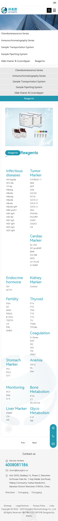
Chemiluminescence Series (15, 33)
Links (52, 506)
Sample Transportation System (17, 47)
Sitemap (8, 506)
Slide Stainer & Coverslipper (15, 61)
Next (34, 443)
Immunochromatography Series (17, 40)
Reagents (40, 61)
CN (54, 3)
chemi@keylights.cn (18, 470)
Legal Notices (22, 506)
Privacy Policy (39, 506)
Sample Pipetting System (14, 54)
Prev (23, 443)
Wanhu (29, 516)
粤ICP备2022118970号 (32, 512)
